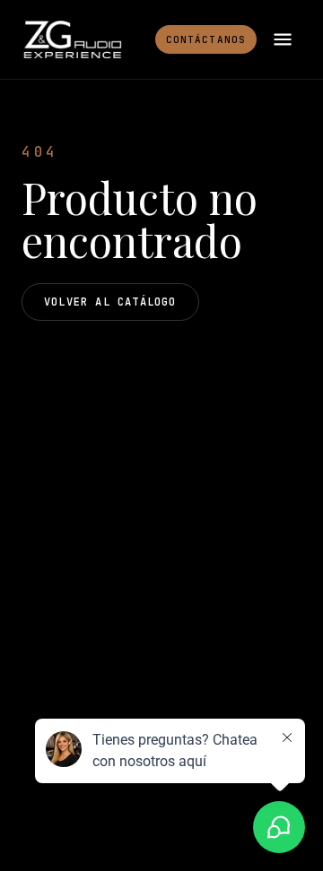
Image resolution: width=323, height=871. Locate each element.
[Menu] (282, 39)
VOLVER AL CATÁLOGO (110, 302)
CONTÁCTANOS (206, 39)
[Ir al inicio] (72, 39)
